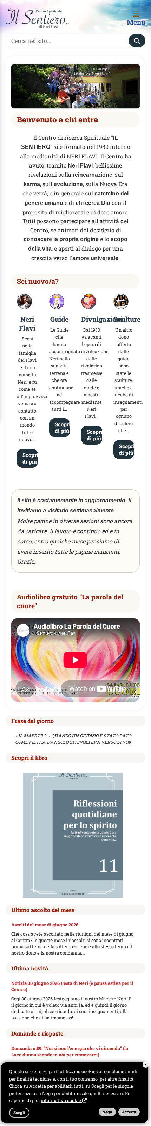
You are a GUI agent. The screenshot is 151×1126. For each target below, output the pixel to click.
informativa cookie (61, 1100)
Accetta (129, 1111)
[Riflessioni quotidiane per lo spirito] (73, 834)
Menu (136, 22)
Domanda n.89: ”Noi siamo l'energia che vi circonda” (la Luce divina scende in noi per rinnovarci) (69, 1051)
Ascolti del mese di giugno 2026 (44, 924)
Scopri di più (30, 458)
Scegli (19, 1112)
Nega (107, 1111)
